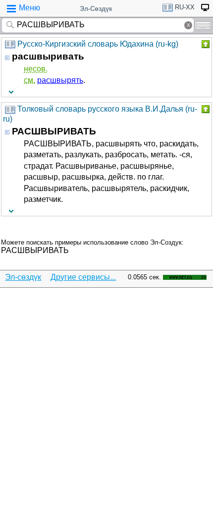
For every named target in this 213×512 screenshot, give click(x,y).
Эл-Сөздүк (96, 8)
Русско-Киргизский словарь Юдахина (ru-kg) (97, 44)
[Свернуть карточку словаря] (205, 44)
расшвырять (60, 80)
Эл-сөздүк (23, 277)
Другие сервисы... (83, 277)
